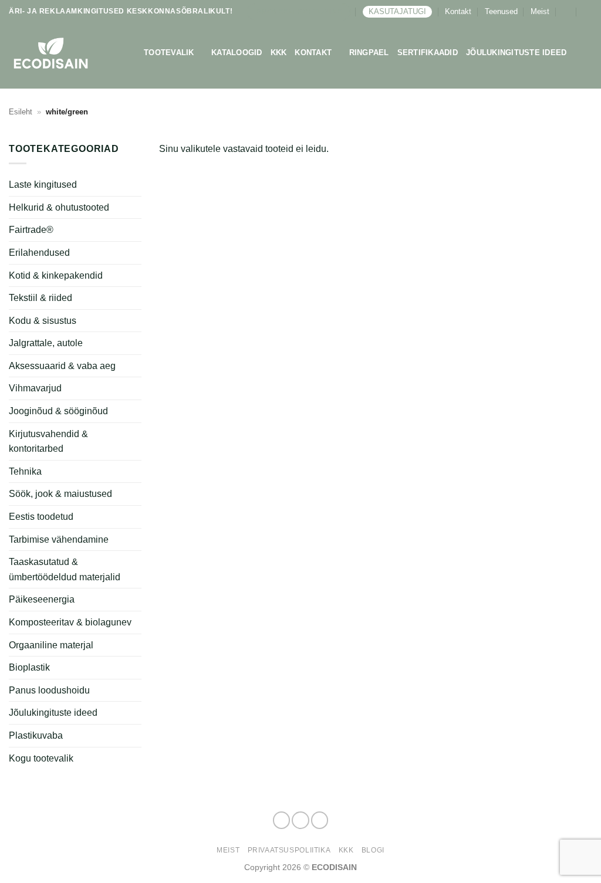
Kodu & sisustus (42, 321)
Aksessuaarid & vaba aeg (62, 366)
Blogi (373, 850)
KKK (279, 52)
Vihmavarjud (35, 388)
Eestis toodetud (41, 517)
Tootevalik (169, 52)
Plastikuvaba (36, 735)
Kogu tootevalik (41, 758)
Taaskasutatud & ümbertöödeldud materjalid (64, 569)
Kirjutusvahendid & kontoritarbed (48, 441)
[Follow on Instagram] (300, 820)
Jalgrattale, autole (46, 343)
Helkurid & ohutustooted (59, 207)
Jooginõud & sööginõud (58, 411)
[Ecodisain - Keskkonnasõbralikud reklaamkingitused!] (67, 53)
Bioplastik (29, 667)
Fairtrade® (31, 230)
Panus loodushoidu (49, 690)
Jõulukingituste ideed (516, 52)
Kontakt (458, 11)
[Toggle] (134, 275)
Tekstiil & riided (40, 298)
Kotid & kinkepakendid (56, 275)
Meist (540, 11)
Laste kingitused (43, 185)
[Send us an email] (320, 820)
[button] (566, 11)
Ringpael (369, 52)
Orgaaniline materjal (51, 645)
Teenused (501, 11)
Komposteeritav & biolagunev (70, 622)
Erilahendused (39, 253)
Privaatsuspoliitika (289, 850)
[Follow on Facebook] (282, 820)
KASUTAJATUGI (397, 11)
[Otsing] (587, 12)
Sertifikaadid (427, 52)
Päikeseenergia (42, 599)
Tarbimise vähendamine (59, 539)
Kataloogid (236, 52)
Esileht (20, 111)
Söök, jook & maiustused (60, 494)
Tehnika (25, 471)
